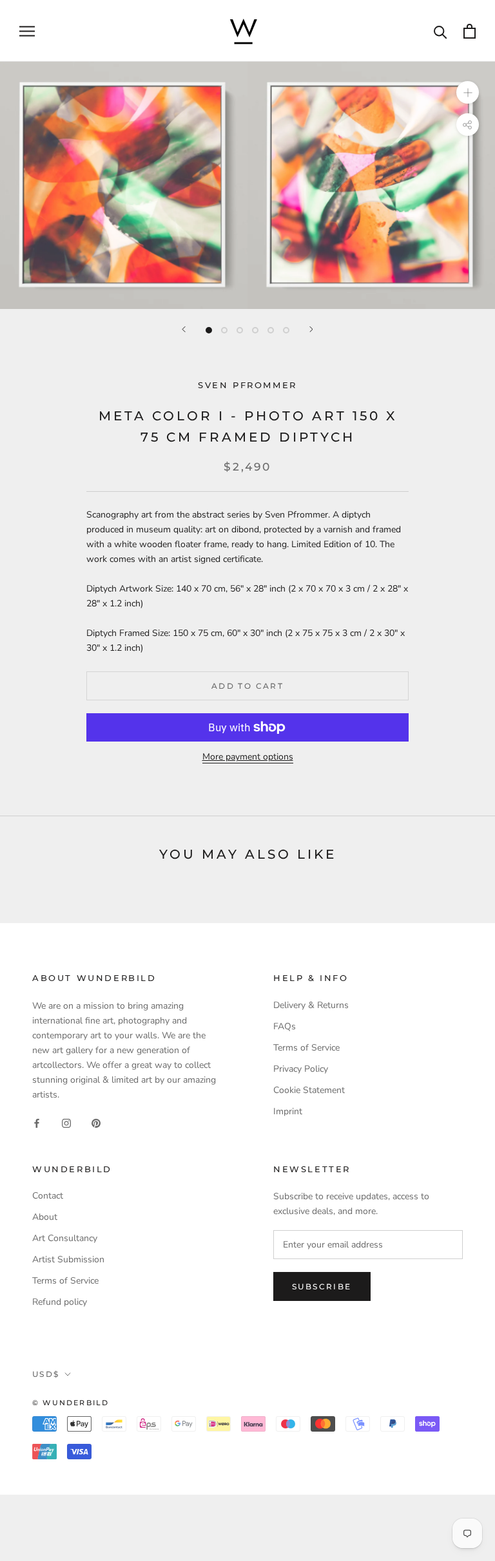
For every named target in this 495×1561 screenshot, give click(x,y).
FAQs (284, 1026)
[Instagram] (66, 1123)
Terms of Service (306, 1048)
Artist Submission (68, 1259)
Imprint (287, 1111)
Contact (47, 1196)
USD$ (46, 1374)
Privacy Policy (300, 1069)
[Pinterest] (96, 1123)
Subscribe (322, 1286)
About (44, 1217)
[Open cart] (469, 31)
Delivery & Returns (311, 1005)
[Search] (440, 31)
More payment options (247, 757)
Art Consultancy (64, 1238)
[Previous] (184, 329)
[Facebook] (36, 1123)
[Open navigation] (27, 31)
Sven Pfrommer (247, 385)
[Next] (311, 329)
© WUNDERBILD (70, 1402)
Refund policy (59, 1302)
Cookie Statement (309, 1090)
